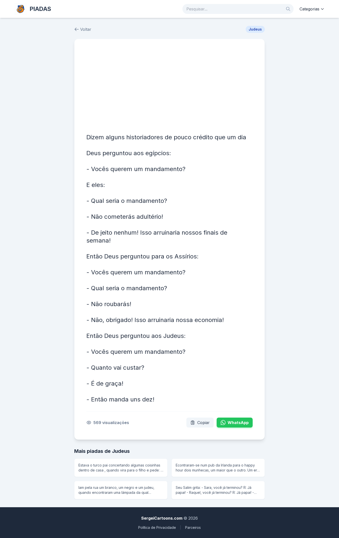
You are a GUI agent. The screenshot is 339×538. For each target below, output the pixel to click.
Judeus (255, 29)
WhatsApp (238, 422)
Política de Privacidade (157, 527)
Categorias (309, 8)
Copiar (203, 422)
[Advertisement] (169, 88)
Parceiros (193, 527)
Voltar (85, 29)
